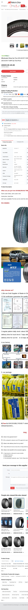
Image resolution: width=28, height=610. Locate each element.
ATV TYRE (15, 568)
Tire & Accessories (22, 9)
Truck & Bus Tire (13, 582)
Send (12, 488)
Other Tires (4, 582)
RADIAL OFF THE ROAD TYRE (7, 566)
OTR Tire (20, 582)
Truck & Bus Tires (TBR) (6, 563)
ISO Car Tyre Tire (15, 594)
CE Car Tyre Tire (25, 594)
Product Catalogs (19, 561)
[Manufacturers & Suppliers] (14, 2)
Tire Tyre (15, 591)
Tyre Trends (21, 597)
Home (2, 9)
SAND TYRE (3, 568)
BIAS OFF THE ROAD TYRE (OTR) (19, 566)
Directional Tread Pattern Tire (8, 585)
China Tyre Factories (6, 591)
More (2, 600)
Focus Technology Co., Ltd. (16, 604)
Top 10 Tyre (14, 597)
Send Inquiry (13, 71)
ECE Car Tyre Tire (5, 597)
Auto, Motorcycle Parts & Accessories (11, 9)
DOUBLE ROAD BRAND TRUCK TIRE (19, 563)
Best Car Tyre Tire (5, 594)
